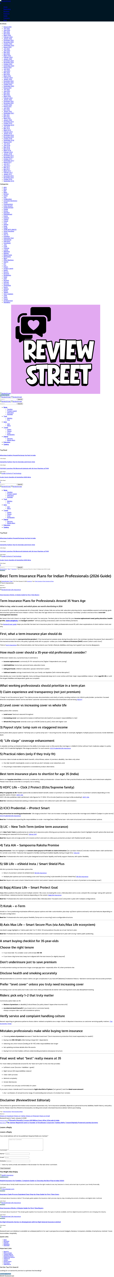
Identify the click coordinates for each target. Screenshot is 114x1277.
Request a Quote (5, 1274)
